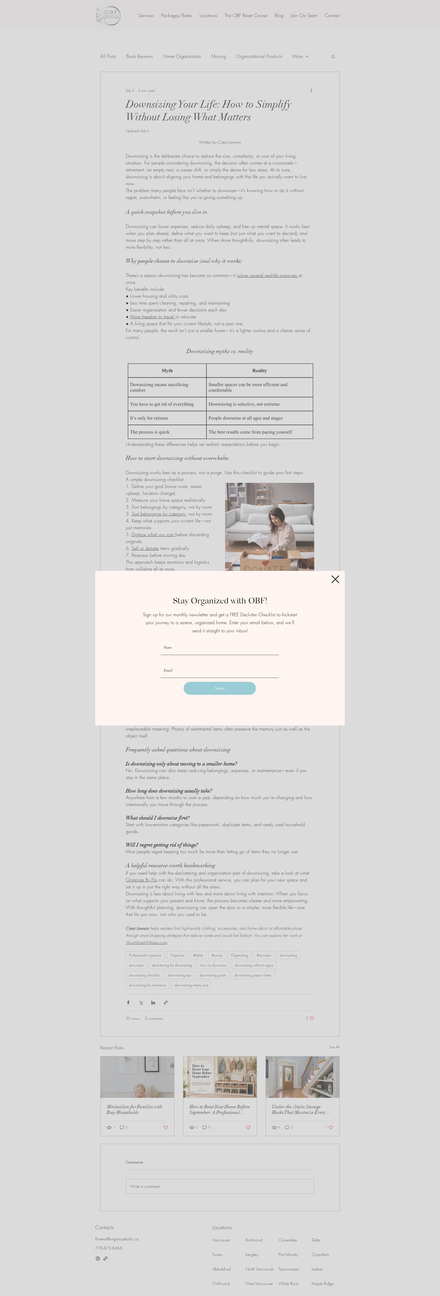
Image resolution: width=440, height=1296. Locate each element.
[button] (335, 579)
